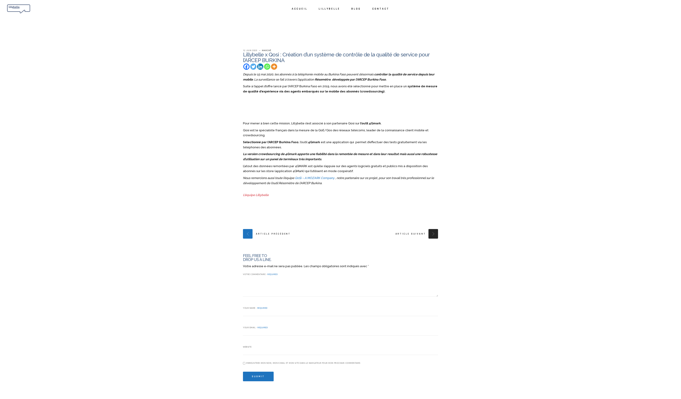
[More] (274, 67)
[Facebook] (246, 67)
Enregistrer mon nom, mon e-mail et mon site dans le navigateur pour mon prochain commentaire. (303, 363)
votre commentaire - (260, 274)
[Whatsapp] (267, 67)
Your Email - (255, 327)
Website (247, 347)
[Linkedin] (260, 67)
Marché (266, 50)
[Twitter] (253, 67)
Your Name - (255, 308)
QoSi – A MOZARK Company (315, 178)
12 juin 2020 (250, 50)
